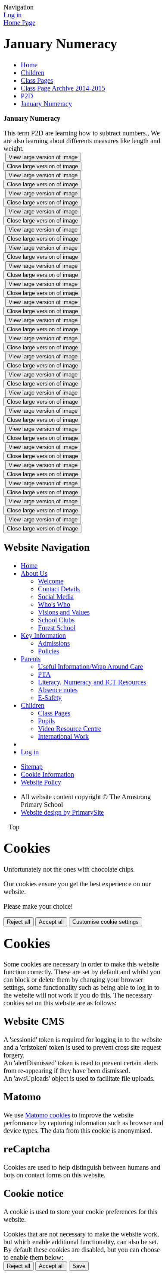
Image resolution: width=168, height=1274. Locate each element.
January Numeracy (46, 103)
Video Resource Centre (69, 728)
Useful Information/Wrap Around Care (90, 666)
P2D (27, 96)
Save (78, 1266)
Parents (30, 658)
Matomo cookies (47, 1115)
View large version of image (43, 157)
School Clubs (56, 620)
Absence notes (58, 689)
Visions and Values (64, 612)
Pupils (46, 721)
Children (32, 72)
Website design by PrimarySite (62, 812)
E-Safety (50, 697)
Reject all (18, 922)
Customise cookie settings (105, 922)
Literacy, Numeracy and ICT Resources (92, 682)
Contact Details (59, 589)
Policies (48, 651)
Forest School (56, 627)
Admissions (54, 643)
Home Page (19, 22)
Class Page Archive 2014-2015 (63, 88)
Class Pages (37, 80)
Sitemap (32, 766)
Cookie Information (47, 774)
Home (29, 65)
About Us (34, 573)
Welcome (50, 581)
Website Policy (41, 782)
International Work (63, 736)
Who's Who (54, 604)
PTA (44, 674)
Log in (12, 15)
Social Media (56, 596)
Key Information (43, 635)
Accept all (51, 922)
